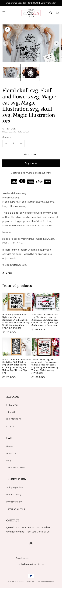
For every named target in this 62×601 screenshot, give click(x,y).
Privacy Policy (14, 502)
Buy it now (31, 163)
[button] (3, 12)
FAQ (8, 460)
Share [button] (9, 273)
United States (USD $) (28, 564)
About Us (11, 453)
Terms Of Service (15, 509)
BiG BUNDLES (14, 419)
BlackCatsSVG (18, 581)
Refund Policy (13, 494)
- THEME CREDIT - (31, 581)
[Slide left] (5, 43)
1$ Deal (10, 412)
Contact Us (43, 532)
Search (10, 446)
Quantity (6, 137)
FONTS (10, 426)
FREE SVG (12, 405)
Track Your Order (15, 467)
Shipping (6, 132)
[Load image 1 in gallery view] (12, 72)
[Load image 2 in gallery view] (31, 72)
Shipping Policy (14, 487)
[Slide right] (56, 43)
